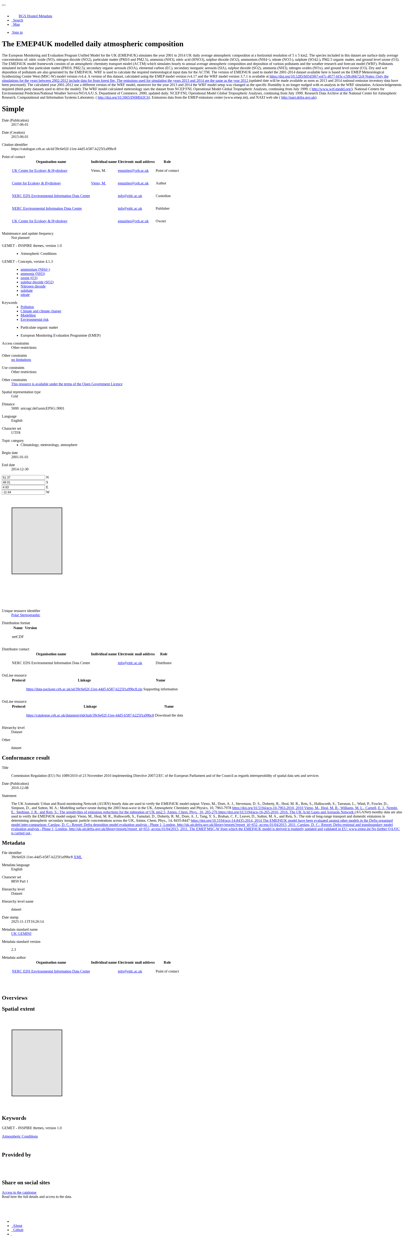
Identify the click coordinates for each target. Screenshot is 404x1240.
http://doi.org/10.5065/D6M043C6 (123, 97)
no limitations (21, 360)
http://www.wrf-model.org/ (331, 89)
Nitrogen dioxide (33, 286)
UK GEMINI (21, 934)
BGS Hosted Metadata (35, 16)
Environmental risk (35, 319)
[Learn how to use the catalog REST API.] (11, 1234)
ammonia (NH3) (33, 274)
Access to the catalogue (19, 1192)
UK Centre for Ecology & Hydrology (40, 171)
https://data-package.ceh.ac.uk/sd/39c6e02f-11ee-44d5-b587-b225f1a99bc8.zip (84, 689)
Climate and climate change (41, 311)
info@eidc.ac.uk (130, 196)
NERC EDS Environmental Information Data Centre (51, 196)
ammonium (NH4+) (35, 269)
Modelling (28, 315)
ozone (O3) (29, 278)
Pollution (27, 307)
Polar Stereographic (25, 615)
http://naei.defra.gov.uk (298, 97)
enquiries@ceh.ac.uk (133, 171)
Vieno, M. (98, 183)
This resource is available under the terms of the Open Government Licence (67, 384)
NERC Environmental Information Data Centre (47, 208)
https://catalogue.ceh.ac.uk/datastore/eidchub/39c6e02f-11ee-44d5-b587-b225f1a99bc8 (90, 715)
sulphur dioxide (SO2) (37, 282)
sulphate (27, 290)
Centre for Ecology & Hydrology (36, 183)
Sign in (17, 32)
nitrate (25, 295)
